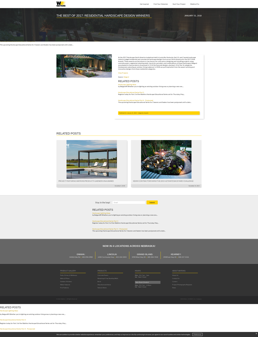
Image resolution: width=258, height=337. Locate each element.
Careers (174, 281)
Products (102, 271)
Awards (146, 113)
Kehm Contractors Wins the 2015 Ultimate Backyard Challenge (163, 181)
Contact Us (175, 278)
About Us (175, 275)
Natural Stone (102, 287)
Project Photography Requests (182, 284)
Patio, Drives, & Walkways (68, 275)
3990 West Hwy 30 (139, 257)
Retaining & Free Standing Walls (108, 278)
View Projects (123, 73)
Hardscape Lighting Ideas (127, 84)
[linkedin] (132, 299)
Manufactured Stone (104, 284)
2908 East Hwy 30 (169, 257)
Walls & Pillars (65, 278)
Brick (99, 281)
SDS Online (183, 299)
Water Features (65, 284)
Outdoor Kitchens (66, 281)
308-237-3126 (183, 257)
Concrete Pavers (103, 275)
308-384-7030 (152, 257)
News (174, 287)
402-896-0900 (87, 257)
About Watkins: (179, 271)
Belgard (126, 77)
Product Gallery (68, 271)
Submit (152, 202)
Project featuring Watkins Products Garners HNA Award (86, 181)
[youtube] (129, 299)
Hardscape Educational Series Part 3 (131, 92)
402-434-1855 (121, 257)
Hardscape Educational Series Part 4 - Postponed (135, 100)
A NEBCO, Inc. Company (195, 299)
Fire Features (64, 287)
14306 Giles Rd (74, 257)
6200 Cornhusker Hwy (106, 257)
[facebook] (125, 299)
